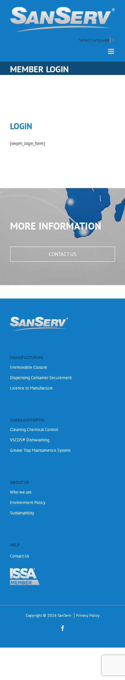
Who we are (21, 492)
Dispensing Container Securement (41, 377)
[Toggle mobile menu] (111, 51)
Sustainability (22, 513)
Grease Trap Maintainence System (40, 450)
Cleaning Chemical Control (34, 429)
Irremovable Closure (28, 367)
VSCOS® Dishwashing (29, 440)
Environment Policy (27, 502)
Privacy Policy (88, 615)
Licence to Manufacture (31, 388)
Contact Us (19, 556)
